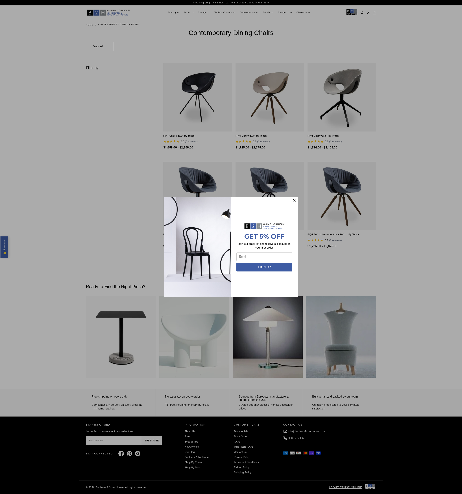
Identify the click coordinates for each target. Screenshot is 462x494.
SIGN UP (264, 267)
